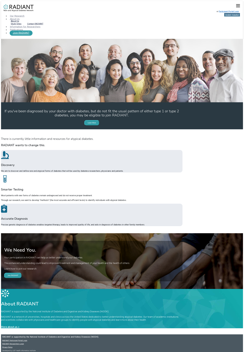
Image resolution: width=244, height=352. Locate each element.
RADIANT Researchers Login (13, 344)
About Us (15, 21)
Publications (16, 29)
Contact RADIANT (35, 24)
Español (235, 15)
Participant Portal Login (229, 11)
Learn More (92, 123)
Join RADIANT (21, 32)
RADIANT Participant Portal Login (14, 340)
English (228, 15)
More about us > (10, 327)
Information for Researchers (25, 26)
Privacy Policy (7, 347)
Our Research (17, 16)
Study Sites (16, 24)
